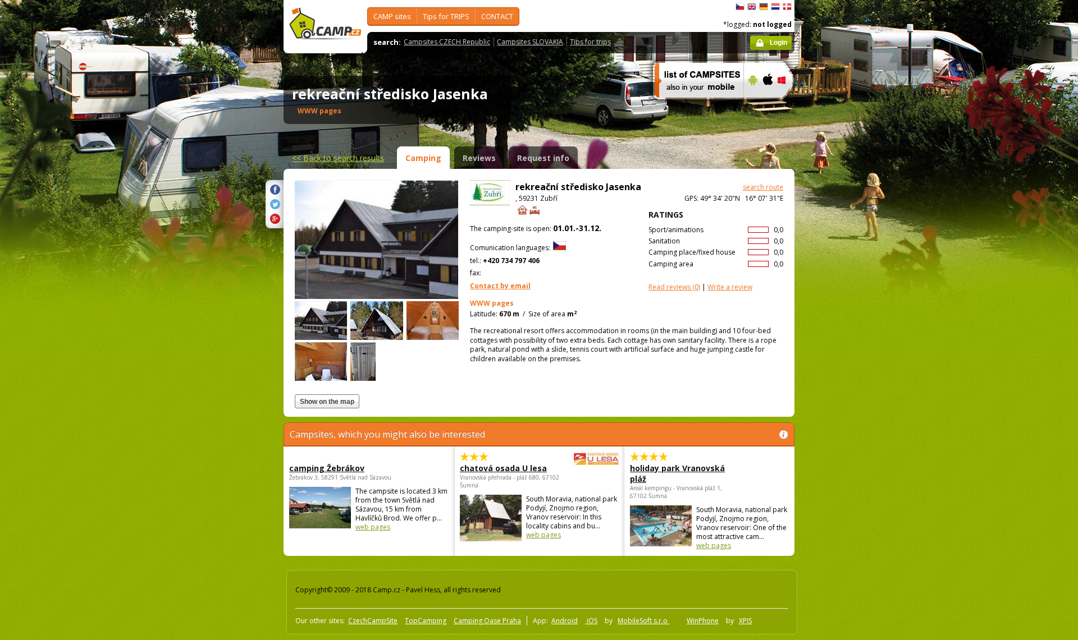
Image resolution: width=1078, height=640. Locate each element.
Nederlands (775, 7)
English (751, 7)
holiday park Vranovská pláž (677, 473)
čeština (740, 7)
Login (778, 43)
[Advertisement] (841, 337)
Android (564, 620)
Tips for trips (590, 42)
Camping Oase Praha (487, 620)
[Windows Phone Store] (788, 105)
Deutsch (763, 7)
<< (338, 158)
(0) (674, 287)
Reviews (479, 158)
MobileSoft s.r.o (643, 620)
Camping (423, 158)
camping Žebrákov (326, 468)
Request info (543, 158)
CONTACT (497, 16)
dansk (787, 7)
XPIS (745, 620)
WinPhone (703, 620)
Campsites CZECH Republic (447, 42)
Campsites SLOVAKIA (530, 42)
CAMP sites (392, 16)
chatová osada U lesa (503, 468)
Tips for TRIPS (446, 16)
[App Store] (767, 105)
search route (763, 187)
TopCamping (425, 620)
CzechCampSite (373, 620)
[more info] (694, 105)
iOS (591, 620)
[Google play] (751, 105)
